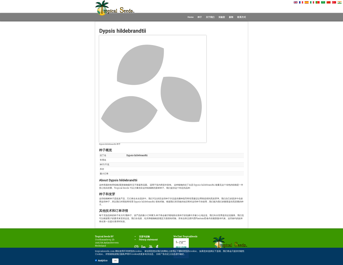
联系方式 (241, 17)
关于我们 (210, 17)
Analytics (103, 260)
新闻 (231, 17)
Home (191, 17)
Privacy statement (148, 239)
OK (115, 261)
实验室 (222, 17)
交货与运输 (144, 236)
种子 (200, 17)
